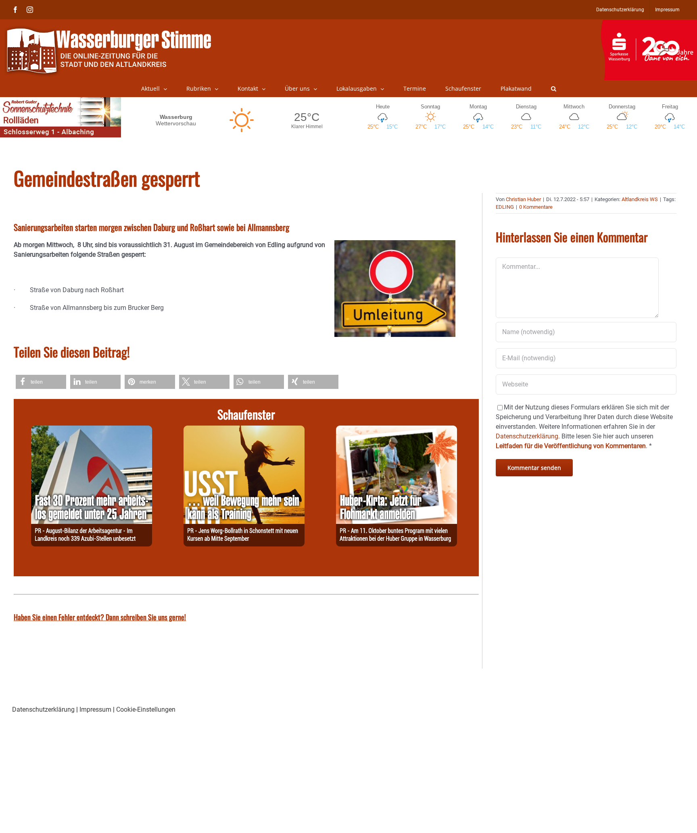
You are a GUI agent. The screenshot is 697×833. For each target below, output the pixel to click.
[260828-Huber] (396, 430)
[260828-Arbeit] (91, 430)
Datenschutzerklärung (43, 709)
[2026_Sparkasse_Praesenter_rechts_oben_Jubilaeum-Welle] (649, 24)
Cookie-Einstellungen (145, 709)
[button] (553, 89)
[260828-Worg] (244, 430)
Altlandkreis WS (640, 199)
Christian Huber (523, 199)
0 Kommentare (536, 207)
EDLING (505, 207)
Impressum (95, 709)
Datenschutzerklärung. (528, 436)
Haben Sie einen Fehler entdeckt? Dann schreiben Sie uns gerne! (100, 617)
